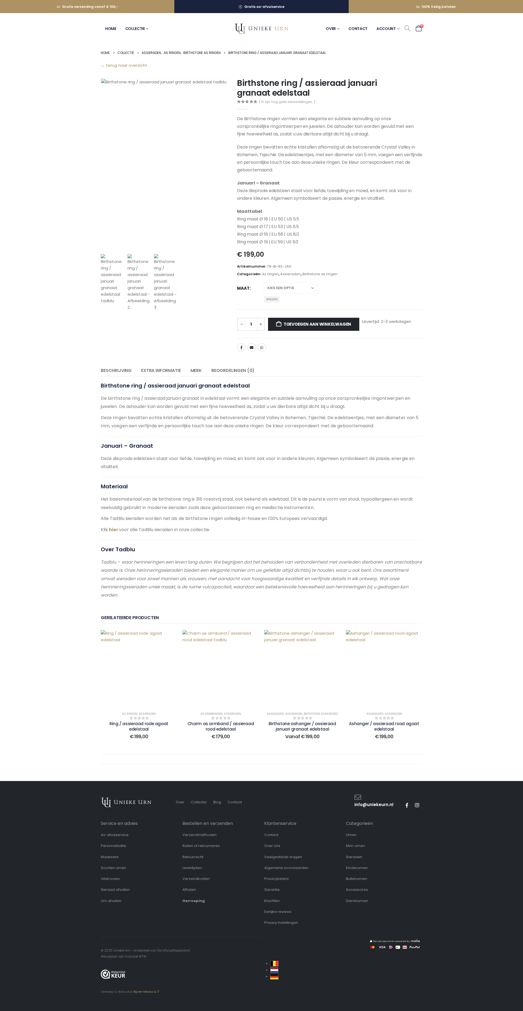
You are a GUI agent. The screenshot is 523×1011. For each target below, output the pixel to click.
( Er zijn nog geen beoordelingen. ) (287, 101)
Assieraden (290, 274)
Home (110, 28)
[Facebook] (407, 805)
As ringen (270, 274)
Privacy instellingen (281, 922)
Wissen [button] (272, 299)
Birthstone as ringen (319, 274)
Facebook (241, 347)
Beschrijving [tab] (116, 370)
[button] (407, 28)
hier (113, 529)
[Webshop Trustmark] (113, 974)
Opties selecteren (135, 668)
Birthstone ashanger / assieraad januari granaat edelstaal (302, 726)
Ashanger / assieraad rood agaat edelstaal (384, 726)
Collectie (135, 28)
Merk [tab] (196, 370)
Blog (217, 802)
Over (331, 28)
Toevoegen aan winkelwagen (317, 324)
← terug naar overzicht (124, 65)
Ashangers (275, 714)
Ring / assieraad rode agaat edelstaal (139, 726)
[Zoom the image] (126, 800)
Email (251, 347)
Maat (243, 288)
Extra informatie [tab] (161, 370)
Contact (357, 28)
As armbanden (211, 714)
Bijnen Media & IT (146, 991)
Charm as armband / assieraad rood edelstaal (220, 726)
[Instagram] (417, 805)
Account (386, 28)
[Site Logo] (261, 29)
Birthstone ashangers (321, 714)
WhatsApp (261, 347)
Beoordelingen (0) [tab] (232, 370)
